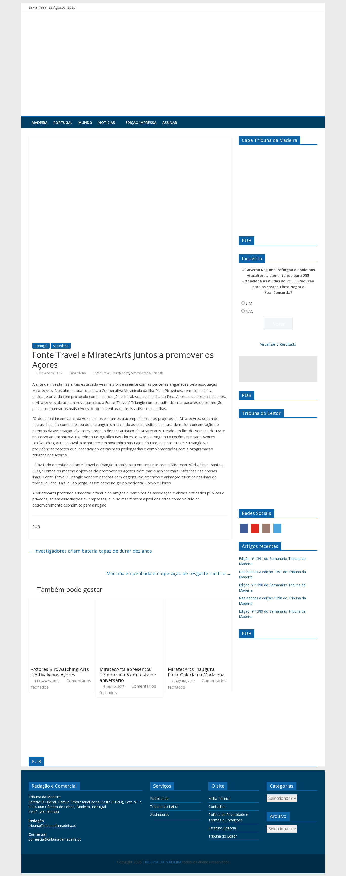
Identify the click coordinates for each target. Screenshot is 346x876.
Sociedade (60, 346)
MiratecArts (121, 373)
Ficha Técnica (219, 798)
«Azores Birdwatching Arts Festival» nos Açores (60, 672)
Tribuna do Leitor (164, 806)
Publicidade (159, 798)
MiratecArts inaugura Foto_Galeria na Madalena (196, 672)
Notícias (106, 122)
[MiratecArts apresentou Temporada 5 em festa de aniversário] (130, 601)
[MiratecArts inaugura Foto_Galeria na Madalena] (198, 601)
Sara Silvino (78, 373)
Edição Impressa (140, 122)
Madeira (39, 122)
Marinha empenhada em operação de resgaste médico (168, 573)
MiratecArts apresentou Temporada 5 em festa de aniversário (128, 674)
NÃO (250, 311)
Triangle (158, 373)
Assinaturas (159, 814)
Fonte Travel (102, 373)
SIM (249, 303)
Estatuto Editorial (222, 828)
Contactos (216, 806)
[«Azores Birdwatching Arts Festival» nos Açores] (61, 601)
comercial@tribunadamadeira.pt (55, 839)
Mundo (85, 122)
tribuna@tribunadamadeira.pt (52, 825)
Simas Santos (140, 373)
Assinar (169, 122)
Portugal (62, 122)
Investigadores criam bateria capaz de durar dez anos (90, 551)
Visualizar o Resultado (278, 344)
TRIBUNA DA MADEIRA (162, 862)
